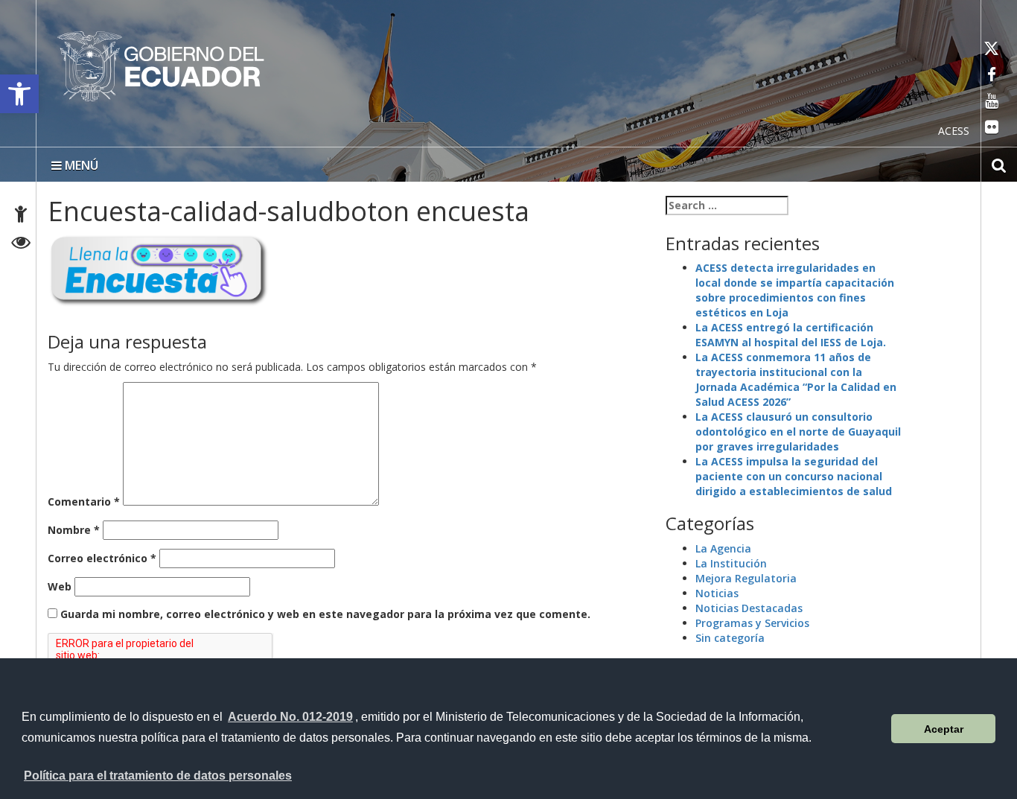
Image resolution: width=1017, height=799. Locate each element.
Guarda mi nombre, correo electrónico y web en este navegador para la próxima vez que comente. (325, 611)
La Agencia (723, 545)
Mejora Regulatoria (746, 575)
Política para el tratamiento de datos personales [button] (158, 775)
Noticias (717, 590)
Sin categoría (730, 635)
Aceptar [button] (943, 729)
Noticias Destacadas (749, 605)
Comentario (84, 498)
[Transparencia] (21, 245)
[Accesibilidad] (21, 216)
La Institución (731, 560)
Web (59, 583)
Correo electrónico (102, 555)
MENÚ (80, 162)
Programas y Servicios (752, 620)
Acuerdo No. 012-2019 (290, 716)
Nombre (74, 527)
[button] (19, 93)
